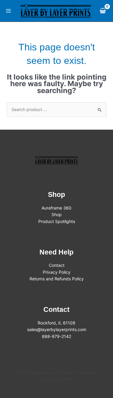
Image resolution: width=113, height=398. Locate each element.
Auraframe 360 (56, 207)
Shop (57, 214)
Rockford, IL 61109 (56, 322)
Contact (56, 265)
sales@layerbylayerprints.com (56, 329)
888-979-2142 (56, 336)
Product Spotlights (56, 221)
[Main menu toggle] (8, 11)
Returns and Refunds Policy (57, 278)
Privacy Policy (57, 272)
